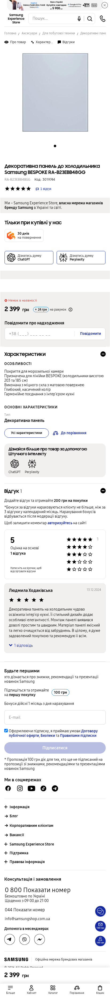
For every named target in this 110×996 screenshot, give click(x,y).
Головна (10, 33)
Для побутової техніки (58, 33)
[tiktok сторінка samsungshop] (43, 788)
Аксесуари (29, 33)
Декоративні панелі (94, 33)
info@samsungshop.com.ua (27, 919)
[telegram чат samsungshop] (55, 788)
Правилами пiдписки (78, 735)
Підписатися (55, 747)
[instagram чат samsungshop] (20, 788)
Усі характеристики (26, 433)
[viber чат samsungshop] (24, 939)
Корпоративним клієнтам (31, 825)
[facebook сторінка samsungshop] (39, 939)
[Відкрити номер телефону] (102, 18)
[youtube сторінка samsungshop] (32, 788)
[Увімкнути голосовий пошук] (79, 18)
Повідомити (90, 333)
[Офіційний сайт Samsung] (16, 959)
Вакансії (17, 835)
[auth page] (31, 989)
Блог (14, 816)
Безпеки (48, 735)
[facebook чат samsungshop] (8, 788)
